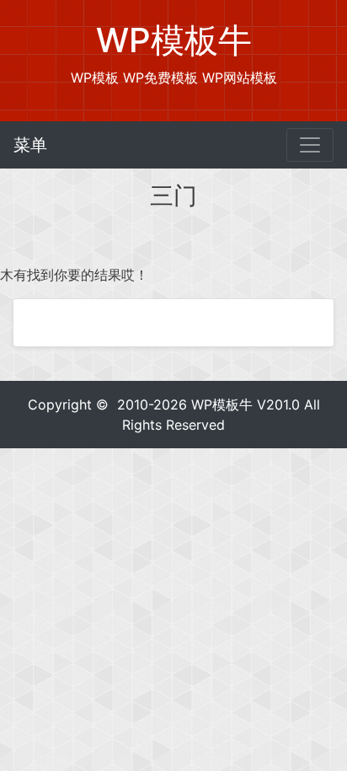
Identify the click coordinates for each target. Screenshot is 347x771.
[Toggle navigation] (310, 145)
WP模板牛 (222, 404)
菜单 (30, 145)
